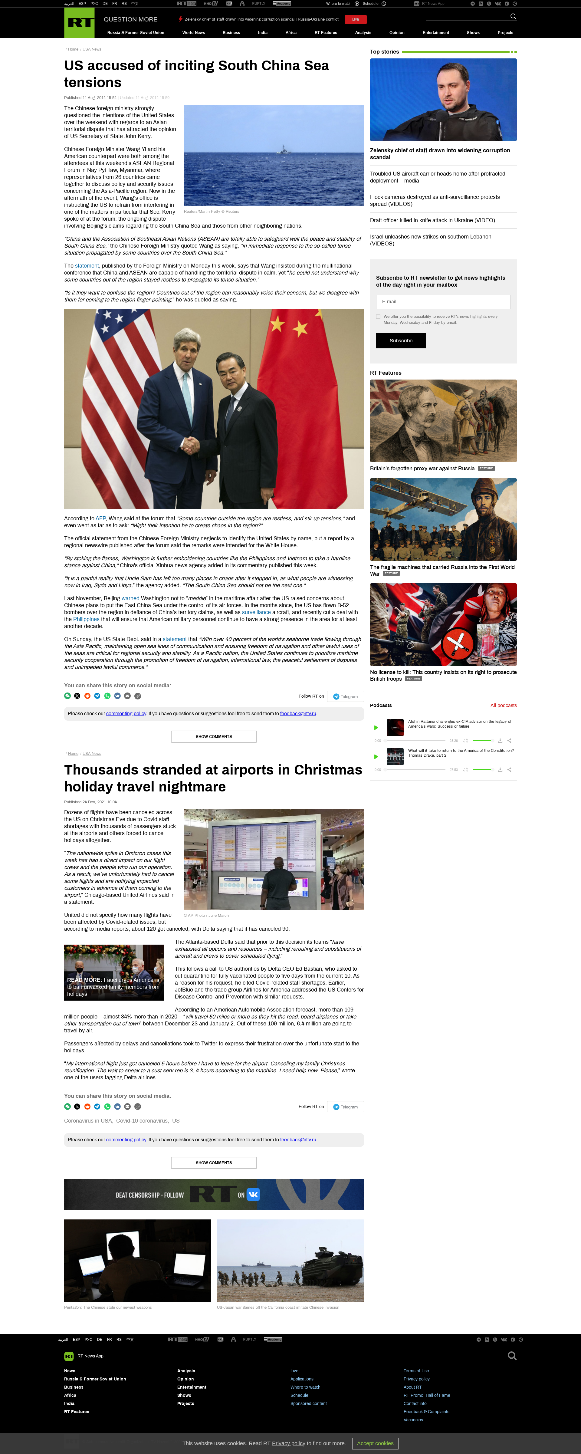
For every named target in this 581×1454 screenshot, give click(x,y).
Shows (473, 33)
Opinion (397, 33)
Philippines (86, 619)
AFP (101, 518)
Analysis (363, 33)
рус (88, 1339)
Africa (291, 33)
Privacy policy (417, 1379)
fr (109, 1339)
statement (87, 266)
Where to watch (305, 1387)
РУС (94, 4)
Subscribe (401, 341)
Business (231, 33)
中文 (135, 4)
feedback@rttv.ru (298, 713)
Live (294, 1371)
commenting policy (126, 713)
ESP (82, 4)
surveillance (256, 612)
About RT (413, 1387)
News (69, 1371)
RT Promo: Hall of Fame (427, 1395)
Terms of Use (416, 1371)
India (263, 33)
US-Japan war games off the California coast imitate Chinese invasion (278, 1307)
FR (114, 4)
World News (193, 33)
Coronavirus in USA (88, 1121)
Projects (505, 33)
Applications (301, 1379)
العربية (69, 4)
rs (119, 1339)
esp (76, 1339)
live (355, 19)
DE (105, 4)
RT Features (326, 33)
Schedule (299, 1395)
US (176, 1121)
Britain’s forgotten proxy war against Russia (423, 468)
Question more (131, 19)
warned (131, 598)
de (99, 1339)
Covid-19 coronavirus (142, 1121)
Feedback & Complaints (426, 1412)
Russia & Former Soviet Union (135, 33)
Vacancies (413, 1420)
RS (124, 4)
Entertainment (436, 33)
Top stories (384, 52)
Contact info (415, 1403)
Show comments (214, 737)
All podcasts (504, 705)
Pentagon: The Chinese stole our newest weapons (108, 1307)
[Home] (79, 23)
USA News (92, 49)
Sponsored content (308, 1403)
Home (73, 49)
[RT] (187, 3)
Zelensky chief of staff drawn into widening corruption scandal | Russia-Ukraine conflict (262, 19)
